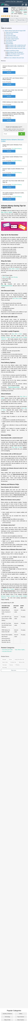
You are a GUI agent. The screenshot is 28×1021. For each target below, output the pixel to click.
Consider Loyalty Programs (12, 38)
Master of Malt (5, 662)
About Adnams (9, 42)
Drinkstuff (4, 659)
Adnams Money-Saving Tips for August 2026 (15, 30)
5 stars (9, 16)
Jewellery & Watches (7, 1013)
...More (25, 14)
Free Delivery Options (11, 40)
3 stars (6, 16)
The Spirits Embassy (17, 148)
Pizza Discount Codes (7, 649)
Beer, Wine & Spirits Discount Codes (20, 649)
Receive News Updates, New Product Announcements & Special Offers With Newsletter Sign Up (13, 114)
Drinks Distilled (23, 337)
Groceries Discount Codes (6, 651)
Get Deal (9, 72)
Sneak (17, 337)
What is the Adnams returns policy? (15, 53)
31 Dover (10, 659)
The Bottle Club (13, 662)
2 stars (4, 16)
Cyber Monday (14, 277)
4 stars (7, 16)
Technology (7, 1016)
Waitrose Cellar (21, 662)
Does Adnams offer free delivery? (15, 52)
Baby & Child (7, 1019)
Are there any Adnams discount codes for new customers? (17, 48)
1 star (2, 16)
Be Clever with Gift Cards (12, 37)
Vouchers (13, 20)
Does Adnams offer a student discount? (16, 45)
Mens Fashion (20, 1019)
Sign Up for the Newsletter (12, 32)
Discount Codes (22, 20)
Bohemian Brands (5, 337)
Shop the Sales (9, 33)
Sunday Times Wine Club (19, 659)
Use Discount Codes (11, 35)
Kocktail (13, 337)
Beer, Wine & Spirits (6, 212)
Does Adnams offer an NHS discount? (16, 46)
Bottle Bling (4, 667)
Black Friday (5, 277)
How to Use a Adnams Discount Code (15, 57)
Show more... (14, 670)
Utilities (20, 1013)
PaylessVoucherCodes (6, 285)
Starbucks (3, 339)
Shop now (19, 1)
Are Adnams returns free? (13, 55)
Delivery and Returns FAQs (12, 50)
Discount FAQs (9, 43)
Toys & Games (20, 1016)
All (5, 20)
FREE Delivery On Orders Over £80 (13, 102)
